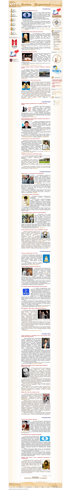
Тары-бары (55, 487)
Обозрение (29, 487)
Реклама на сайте (56, 91)
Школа (36, 487)
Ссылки (54, 93)
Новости (21, 487)
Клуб (48, 487)
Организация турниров (57, 92)
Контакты (55, 94)
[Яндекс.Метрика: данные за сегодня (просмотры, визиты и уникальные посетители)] (57, 101)
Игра (42, 487)
